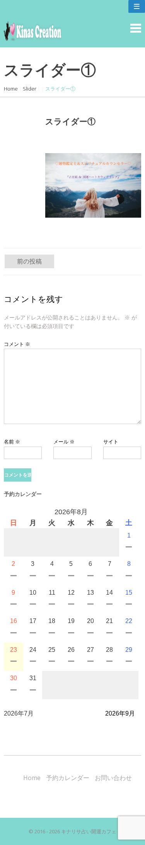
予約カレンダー (67, 777)
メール (64, 441)
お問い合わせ (113, 777)
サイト (110, 441)
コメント (17, 343)
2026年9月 (120, 713)
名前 (12, 441)
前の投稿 (29, 261)
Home (11, 88)
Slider (29, 88)
